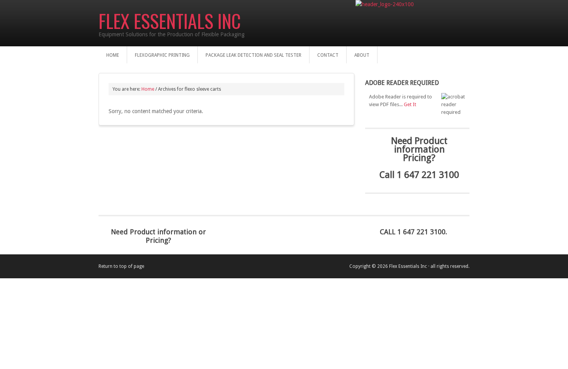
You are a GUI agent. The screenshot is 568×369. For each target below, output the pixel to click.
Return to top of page (121, 266)
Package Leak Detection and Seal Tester (253, 55)
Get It (410, 104)
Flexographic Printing (162, 55)
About (361, 55)
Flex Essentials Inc (170, 20)
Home (112, 55)
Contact (327, 55)
